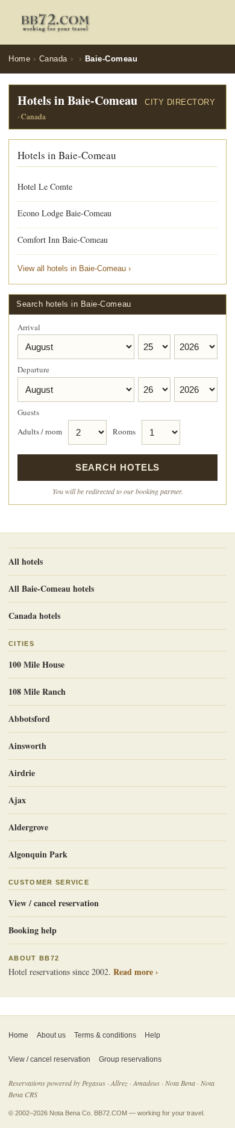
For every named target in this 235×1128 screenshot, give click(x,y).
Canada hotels (34, 615)
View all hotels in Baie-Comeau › (74, 268)
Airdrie (21, 772)
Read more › (135, 971)
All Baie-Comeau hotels (51, 588)
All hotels (25, 561)
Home (19, 58)
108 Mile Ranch (37, 691)
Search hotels (117, 467)
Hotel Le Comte (44, 186)
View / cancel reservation (53, 903)
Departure (33, 370)
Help (152, 1035)
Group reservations (130, 1059)
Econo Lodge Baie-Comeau (64, 213)
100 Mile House (36, 664)
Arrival (28, 328)
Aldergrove (28, 827)
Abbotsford (29, 718)
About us (51, 1035)
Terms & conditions (105, 1035)
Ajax (17, 800)
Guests (28, 413)
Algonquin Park (37, 854)
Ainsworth (27, 745)
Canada (53, 58)
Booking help (32, 930)
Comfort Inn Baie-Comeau (62, 239)
